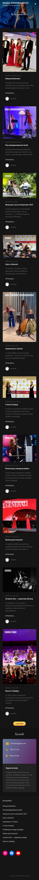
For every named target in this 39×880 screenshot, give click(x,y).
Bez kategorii (9, 35)
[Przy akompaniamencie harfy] (19, 122)
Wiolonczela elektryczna (17, 109)
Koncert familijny (12, 691)
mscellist (13, 98)
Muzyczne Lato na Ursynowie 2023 (19, 205)
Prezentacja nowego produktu (17, 468)
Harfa (7, 109)
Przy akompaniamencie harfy (16, 145)
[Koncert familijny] (19, 656)
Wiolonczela (14, 295)
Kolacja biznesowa (12, 78)
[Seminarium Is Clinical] (19, 317)
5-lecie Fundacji (11, 404)
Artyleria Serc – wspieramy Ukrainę (19, 599)
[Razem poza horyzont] (19, 516)
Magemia (8, 379)
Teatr (14, 632)
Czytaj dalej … (10, 93)
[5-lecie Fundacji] (19, 387)
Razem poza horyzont (14, 540)
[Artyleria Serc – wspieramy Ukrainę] (19, 580)
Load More (19, 723)
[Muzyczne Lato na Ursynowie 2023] (19, 185)
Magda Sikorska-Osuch (16, 2)
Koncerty (8, 176)
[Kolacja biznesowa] (19, 52)
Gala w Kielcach (11, 264)
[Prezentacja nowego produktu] (19, 448)
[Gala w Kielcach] (19, 246)
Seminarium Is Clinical (14, 348)
